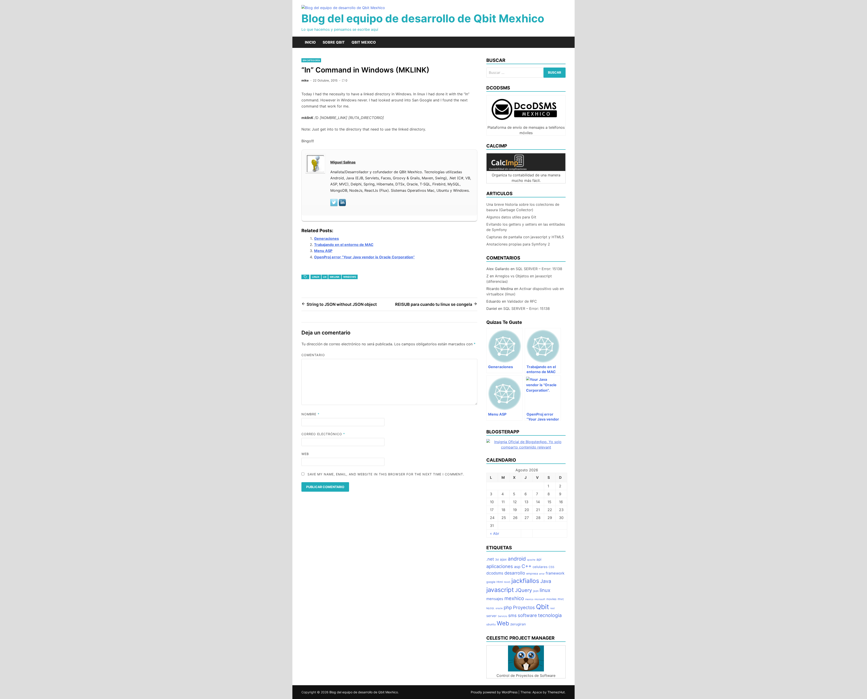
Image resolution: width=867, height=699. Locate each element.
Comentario (313, 355)
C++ (526, 566)
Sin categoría (311, 60)
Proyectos (524, 607)
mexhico (514, 598)
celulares (540, 567)
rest (552, 608)
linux (315, 276)
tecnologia (550, 615)
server (491, 616)
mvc (561, 599)
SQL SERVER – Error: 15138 (539, 269)
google (490, 582)
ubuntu (491, 624)
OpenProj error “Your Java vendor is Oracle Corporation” (364, 257)
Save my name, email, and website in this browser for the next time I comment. (386, 474)
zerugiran (518, 624)
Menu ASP (323, 250)
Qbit (542, 607)
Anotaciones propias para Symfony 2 (518, 244)
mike (305, 80)
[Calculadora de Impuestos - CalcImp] (526, 169)
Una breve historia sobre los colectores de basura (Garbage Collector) (522, 207)
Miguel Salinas (343, 162)
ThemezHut (556, 692)
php (508, 607)
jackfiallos (525, 580)
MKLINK (335, 276)
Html (499, 582)
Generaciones (326, 238)
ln (324, 276)
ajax (503, 559)
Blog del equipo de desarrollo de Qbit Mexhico (422, 18)
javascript (500, 590)
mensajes (494, 598)
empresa (532, 573)
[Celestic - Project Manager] (526, 670)
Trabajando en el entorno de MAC (343, 244)
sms (512, 615)
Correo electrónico (323, 434)
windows (349, 276)
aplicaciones (499, 566)
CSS (551, 567)
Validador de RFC (522, 301)
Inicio (310, 42)
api (538, 559)
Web (305, 454)
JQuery (523, 590)
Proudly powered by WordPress (494, 692)
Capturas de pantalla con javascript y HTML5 (525, 237)
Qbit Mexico (364, 42)
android (517, 559)
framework (555, 573)
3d (497, 559)
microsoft (539, 599)
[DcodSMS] (526, 122)
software (527, 615)
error (542, 573)
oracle (499, 608)
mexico (529, 599)
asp (517, 566)
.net (490, 558)
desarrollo (514, 573)
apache (531, 559)
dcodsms (494, 573)
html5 (507, 582)
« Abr (494, 533)
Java (545, 581)
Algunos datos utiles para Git (511, 217)
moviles (551, 599)
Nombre (310, 414)
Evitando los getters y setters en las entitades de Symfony (525, 227)
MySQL (490, 608)
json (535, 591)
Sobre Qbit (334, 42)
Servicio (502, 616)
